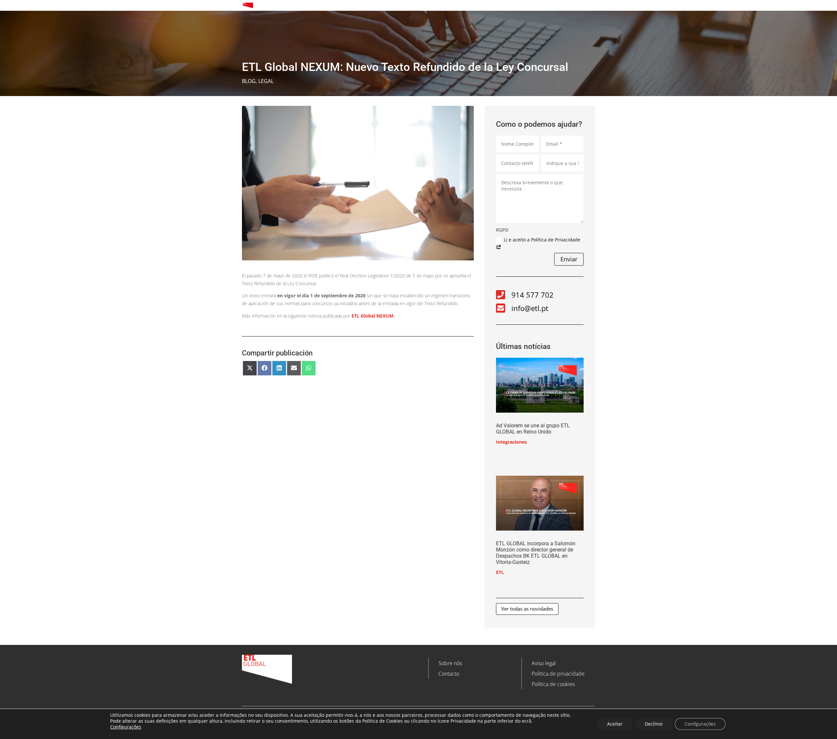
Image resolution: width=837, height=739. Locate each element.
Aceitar (615, 724)
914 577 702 (532, 295)
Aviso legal (544, 663)
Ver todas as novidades (527, 608)
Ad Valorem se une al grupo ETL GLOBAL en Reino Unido (533, 428)
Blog (249, 81)
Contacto (448, 673)
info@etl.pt (529, 308)
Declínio (653, 724)
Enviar (568, 259)
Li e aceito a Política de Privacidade (542, 240)
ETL (500, 572)
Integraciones (511, 442)
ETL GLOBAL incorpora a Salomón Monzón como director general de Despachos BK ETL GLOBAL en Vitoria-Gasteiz (535, 553)
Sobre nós (450, 663)
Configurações (125, 727)
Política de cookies (553, 684)
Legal (266, 81)
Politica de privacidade (558, 673)
